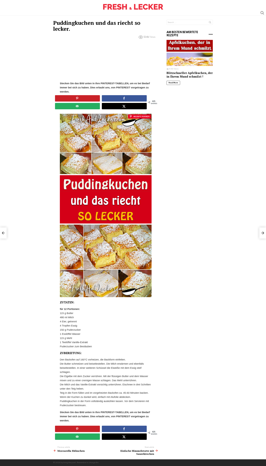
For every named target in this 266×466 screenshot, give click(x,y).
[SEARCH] (262, 13)
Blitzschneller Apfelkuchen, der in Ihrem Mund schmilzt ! (190, 74)
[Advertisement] (106, 60)
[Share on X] (124, 106)
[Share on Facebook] (124, 98)
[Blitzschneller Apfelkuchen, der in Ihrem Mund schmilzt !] (190, 53)
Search (210, 23)
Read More (173, 83)
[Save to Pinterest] (77, 98)
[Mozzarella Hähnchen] (3, 233)
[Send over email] (77, 106)
